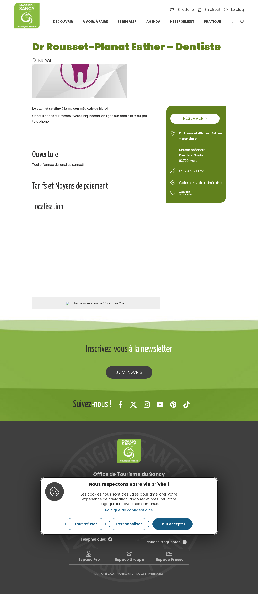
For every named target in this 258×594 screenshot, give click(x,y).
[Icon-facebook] (120, 404)
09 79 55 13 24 (192, 171)
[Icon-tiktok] (186, 404)
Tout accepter (172, 524)
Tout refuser (85, 524)
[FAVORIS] (242, 21)
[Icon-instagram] (146, 404)
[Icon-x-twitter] (133, 404)
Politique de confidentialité (129, 509)
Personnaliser (129, 524)
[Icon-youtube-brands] (160, 404)
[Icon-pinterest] (173, 404)
